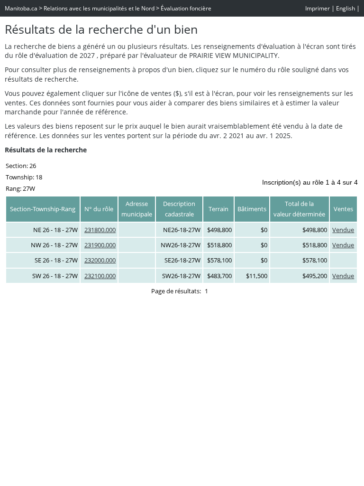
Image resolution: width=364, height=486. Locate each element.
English (345, 8)
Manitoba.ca (21, 8)
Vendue (343, 229)
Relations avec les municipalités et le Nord (99, 8)
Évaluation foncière (186, 8)
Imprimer (317, 8)
